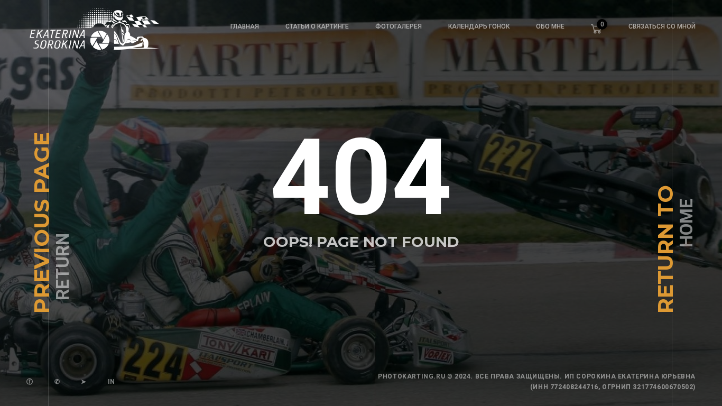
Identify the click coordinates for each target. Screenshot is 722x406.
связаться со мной (662, 26)
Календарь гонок (479, 26)
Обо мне (550, 26)
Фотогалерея (398, 26)
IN (111, 381)
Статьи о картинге (317, 26)
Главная (244, 26)
